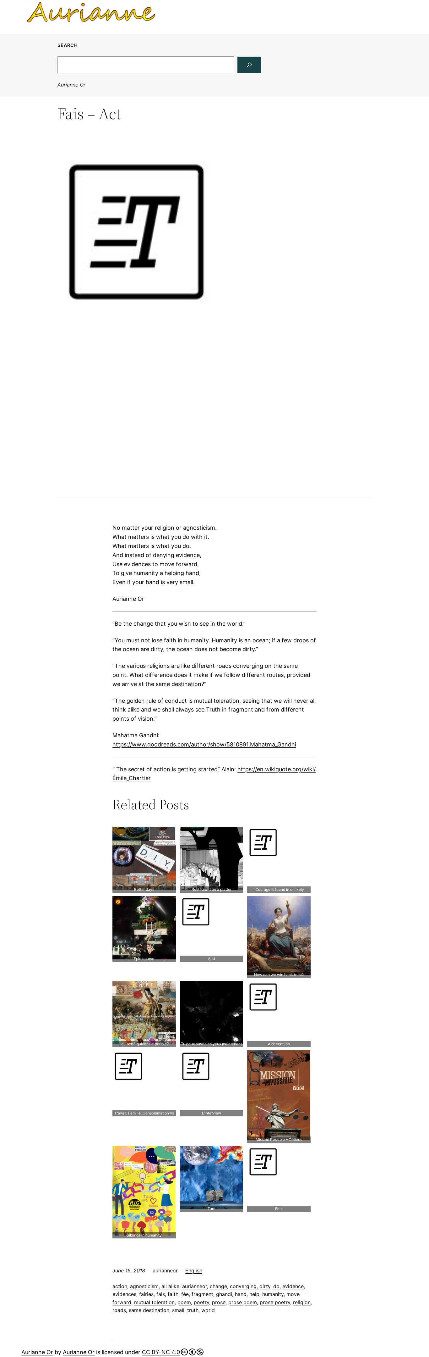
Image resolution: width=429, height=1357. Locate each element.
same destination (149, 1310)
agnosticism (144, 1286)
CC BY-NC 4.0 (161, 1352)
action (119, 1286)
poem (184, 1302)
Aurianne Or (71, 84)
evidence (293, 1286)
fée (185, 1294)
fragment (202, 1294)
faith (173, 1294)
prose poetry (275, 1302)
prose (218, 1302)
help (254, 1294)
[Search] (249, 64)
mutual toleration (154, 1302)
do (276, 1286)
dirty (264, 1286)
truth (192, 1310)
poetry (201, 1302)
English (193, 1270)
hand (241, 1294)
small (178, 1310)
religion (302, 1302)
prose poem (242, 1302)
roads (119, 1310)
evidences (124, 1294)
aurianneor (194, 1286)
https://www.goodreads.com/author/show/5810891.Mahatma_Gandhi (204, 744)
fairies (146, 1294)
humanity (273, 1294)
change (218, 1286)
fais (160, 1294)
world (208, 1310)
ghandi (224, 1294)
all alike (170, 1286)
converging (243, 1286)
